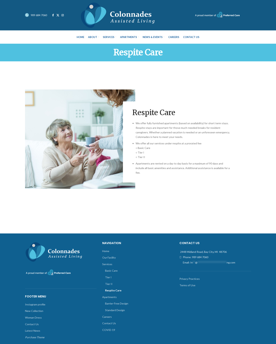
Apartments (109, 297)
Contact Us (32, 324)
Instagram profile (35, 304)
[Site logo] (117, 15)
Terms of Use (187, 285)
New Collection (34, 310)
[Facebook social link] (53, 15)
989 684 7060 (39, 15)
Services (107, 264)
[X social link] (57, 15)
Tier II (108, 283)
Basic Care (111, 270)
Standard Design (115, 310)
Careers (107, 316)
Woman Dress (33, 317)
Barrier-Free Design (116, 303)
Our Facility (109, 257)
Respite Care (113, 290)
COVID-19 (108, 329)
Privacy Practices (189, 278)
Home (105, 251)
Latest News (32, 330)
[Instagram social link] (62, 15)
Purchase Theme (34, 337)
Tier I (108, 277)
